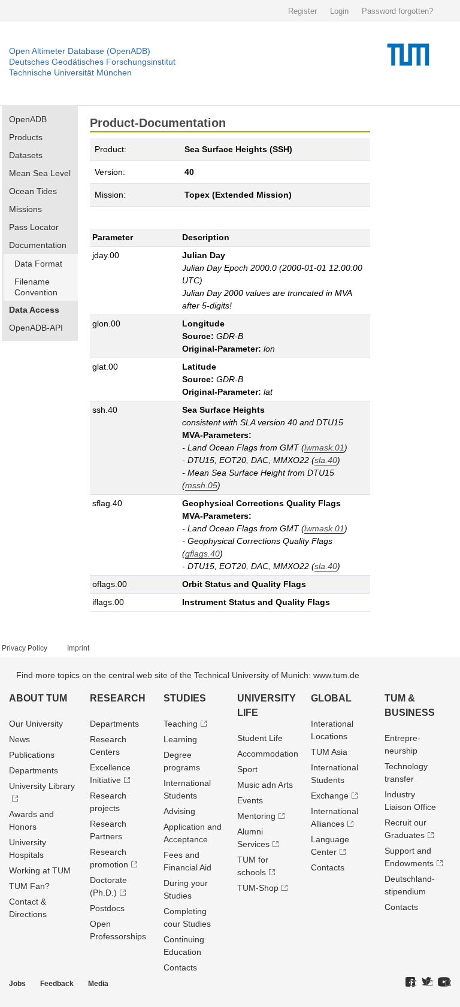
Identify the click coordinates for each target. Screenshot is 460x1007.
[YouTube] (444, 982)
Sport (247, 769)
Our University (36, 723)
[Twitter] (427, 982)
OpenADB (28, 119)
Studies (185, 698)
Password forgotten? (397, 11)
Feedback (57, 983)
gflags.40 (202, 553)
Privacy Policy (24, 648)
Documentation (37, 245)
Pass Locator (34, 227)
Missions (25, 209)
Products (26, 137)
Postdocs (107, 908)
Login (339, 11)
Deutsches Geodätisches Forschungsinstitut (92, 61)
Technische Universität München (70, 72)
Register (302, 11)
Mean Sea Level (40, 173)
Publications (32, 755)
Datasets (26, 155)
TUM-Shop (258, 888)
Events (250, 800)
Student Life (260, 738)
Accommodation (267, 753)
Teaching (181, 723)
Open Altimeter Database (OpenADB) (79, 51)
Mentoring (256, 816)
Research (118, 698)
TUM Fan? (29, 886)
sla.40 (325, 460)
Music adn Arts (265, 785)
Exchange (330, 795)
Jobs (17, 983)
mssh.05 (201, 485)
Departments (33, 770)
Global (331, 698)
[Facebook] (410, 982)
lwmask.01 (324, 447)
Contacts (180, 967)
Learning (180, 739)
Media (98, 983)
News (19, 739)
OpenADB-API (36, 327)
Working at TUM (40, 870)
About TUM (38, 698)
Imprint (78, 648)
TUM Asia (329, 752)
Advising (179, 811)
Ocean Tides (33, 191)
